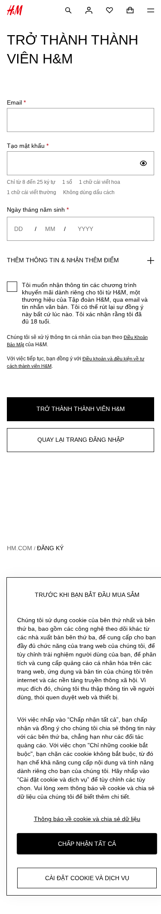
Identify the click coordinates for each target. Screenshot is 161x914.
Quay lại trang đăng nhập (80, 439)
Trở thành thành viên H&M (80, 408)
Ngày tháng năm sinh (38, 209)
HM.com (19, 548)
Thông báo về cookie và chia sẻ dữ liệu (87, 818)
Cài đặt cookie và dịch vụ (87, 878)
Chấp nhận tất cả (87, 843)
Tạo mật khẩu (28, 145)
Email (16, 102)
